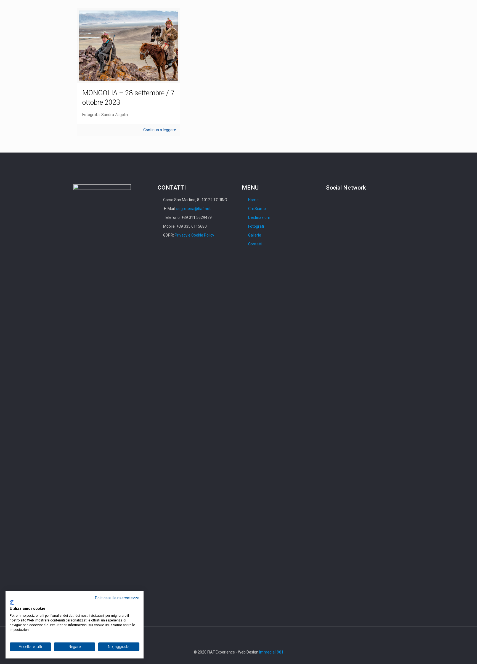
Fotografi (256, 226)
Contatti (255, 244)
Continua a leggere (159, 130)
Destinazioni (259, 217)
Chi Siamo (257, 208)
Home (253, 200)
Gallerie (254, 235)
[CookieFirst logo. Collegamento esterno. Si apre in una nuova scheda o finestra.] (12, 602)
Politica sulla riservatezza (117, 598)
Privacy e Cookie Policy (194, 235)
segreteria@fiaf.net (193, 208)
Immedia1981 (271, 652)
